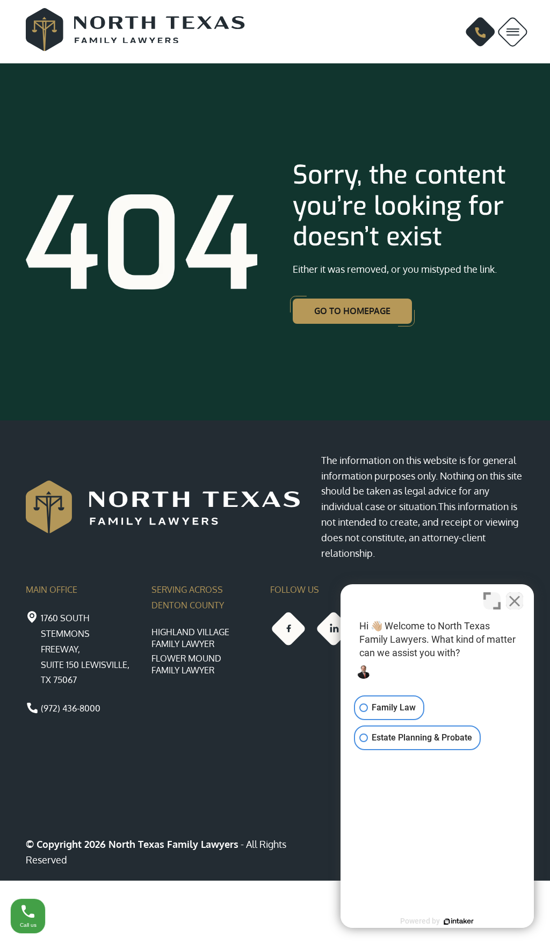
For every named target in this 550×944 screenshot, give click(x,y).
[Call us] (480, 32)
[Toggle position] (492, 600)
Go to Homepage (352, 311)
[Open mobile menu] (512, 32)
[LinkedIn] (333, 629)
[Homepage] (138, 31)
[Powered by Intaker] (459, 921)
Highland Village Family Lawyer (190, 638)
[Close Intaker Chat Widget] (514, 600)
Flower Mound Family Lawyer (186, 664)
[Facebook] (288, 629)
